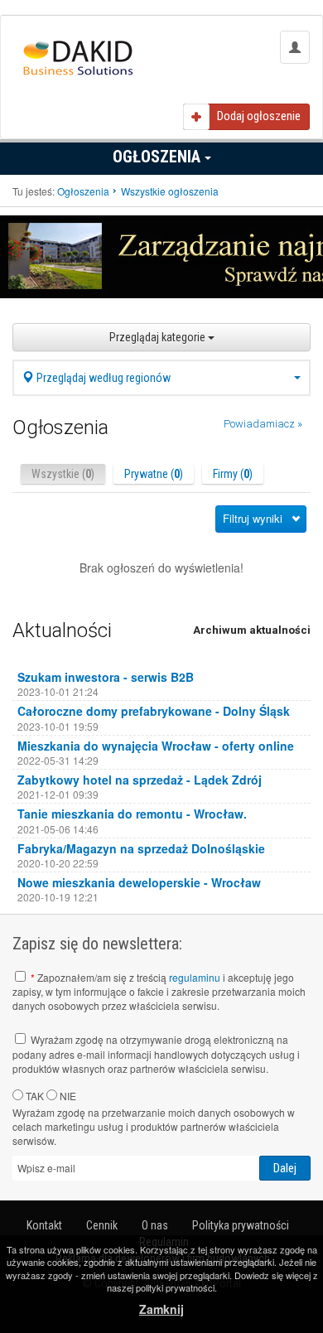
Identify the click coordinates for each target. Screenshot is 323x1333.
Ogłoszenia (159, 157)
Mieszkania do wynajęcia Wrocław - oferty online (155, 745)
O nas (155, 1225)
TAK (33, 1096)
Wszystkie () (62, 474)
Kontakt (44, 1225)
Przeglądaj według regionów (102, 377)
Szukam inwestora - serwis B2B (105, 676)
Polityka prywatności (240, 1225)
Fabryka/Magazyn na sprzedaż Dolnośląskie (141, 848)
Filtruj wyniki (252, 518)
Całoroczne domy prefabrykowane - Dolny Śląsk (153, 710)
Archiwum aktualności (252, 630)
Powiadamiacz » (263, 424)
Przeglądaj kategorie (158, 337)
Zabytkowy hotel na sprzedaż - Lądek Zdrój (139, 779)
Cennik (102, 1225)
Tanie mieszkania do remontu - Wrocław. (132, 813)
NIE (66, 1096)
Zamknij (161, 1309)
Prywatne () (153, 474)
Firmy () (233, 474)
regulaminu (194, 977)
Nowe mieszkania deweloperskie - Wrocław (139, 882)
